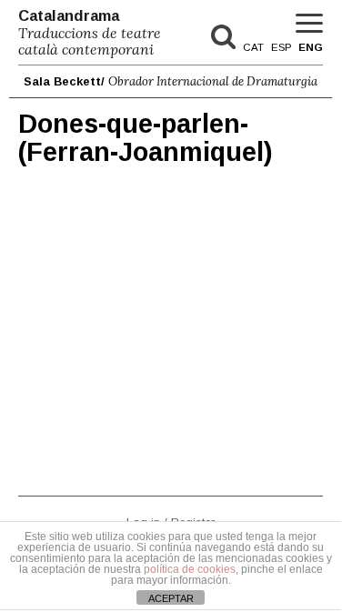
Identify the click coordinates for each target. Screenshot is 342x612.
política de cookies (190, 569)
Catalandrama (89, 32)
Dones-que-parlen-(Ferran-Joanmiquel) (145, 138)
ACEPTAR (171, 598)
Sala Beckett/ (170, 81)
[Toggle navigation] (309, 24)
